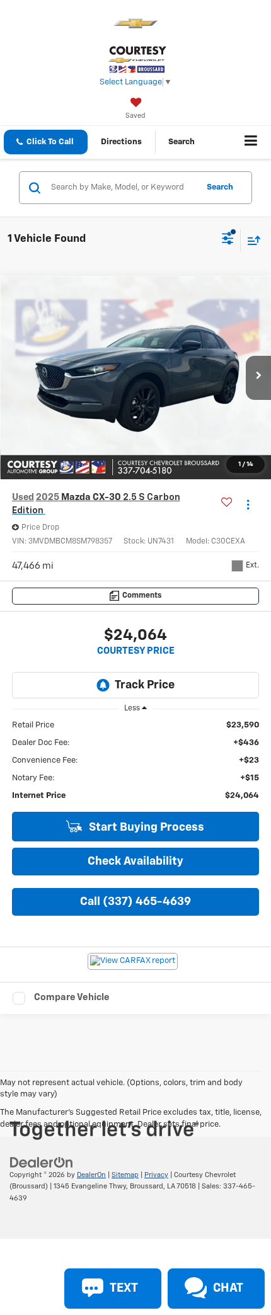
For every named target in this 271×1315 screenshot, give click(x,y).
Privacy (156, 1174)
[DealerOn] (41, 1162)
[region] (136, 760)
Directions (121, 142)
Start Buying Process (145, 827)
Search (220, 187)
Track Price (145, 685)
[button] (46, 142)
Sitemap (125, 1174)
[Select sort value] (251, 240)
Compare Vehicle (72, 997)
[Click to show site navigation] (251, 142)
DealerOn (91, 1174)
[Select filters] (228, 240)
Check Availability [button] (135, 861)
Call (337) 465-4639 (135, 902)
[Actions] (248, 504)
